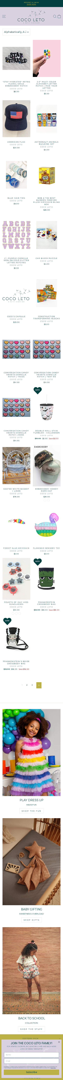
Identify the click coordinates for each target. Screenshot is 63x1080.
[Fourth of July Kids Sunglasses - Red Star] (20, 613)
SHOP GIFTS (32, 920)
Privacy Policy (53, 1068)
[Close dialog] (59, 1042)
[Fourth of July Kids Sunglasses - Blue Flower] (13, 613)
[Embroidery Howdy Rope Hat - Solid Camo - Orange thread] (45, 500)
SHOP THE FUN (31, 811)
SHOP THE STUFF (31, 1029)
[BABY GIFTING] (31, 861)
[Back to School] (31, 970)
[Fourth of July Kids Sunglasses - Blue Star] (16, 613)
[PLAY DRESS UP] (31, 752)
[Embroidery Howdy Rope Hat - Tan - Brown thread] (48, 500)
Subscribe (31, 1072)
